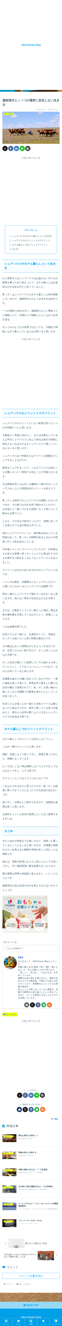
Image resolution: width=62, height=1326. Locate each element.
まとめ (15, 249)
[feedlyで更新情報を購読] (43, 1005)
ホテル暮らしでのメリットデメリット (30, 245)
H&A (20, 957)
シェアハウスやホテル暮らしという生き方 (32, 236)
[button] (27, 148)
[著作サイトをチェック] (26, 1005)
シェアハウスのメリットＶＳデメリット (31, 240)
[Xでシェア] (5, 148)
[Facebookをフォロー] (38, 1005)
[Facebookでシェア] (10, 148)
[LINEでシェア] (22, 148)
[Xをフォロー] (32, 1005)
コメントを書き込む (31, 1275)
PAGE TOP (32, 1305)
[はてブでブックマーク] (16, 148)
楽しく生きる (11, 1014)
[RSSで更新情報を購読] (49, 1005)
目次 (27, 230)
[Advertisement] (31, 191)
